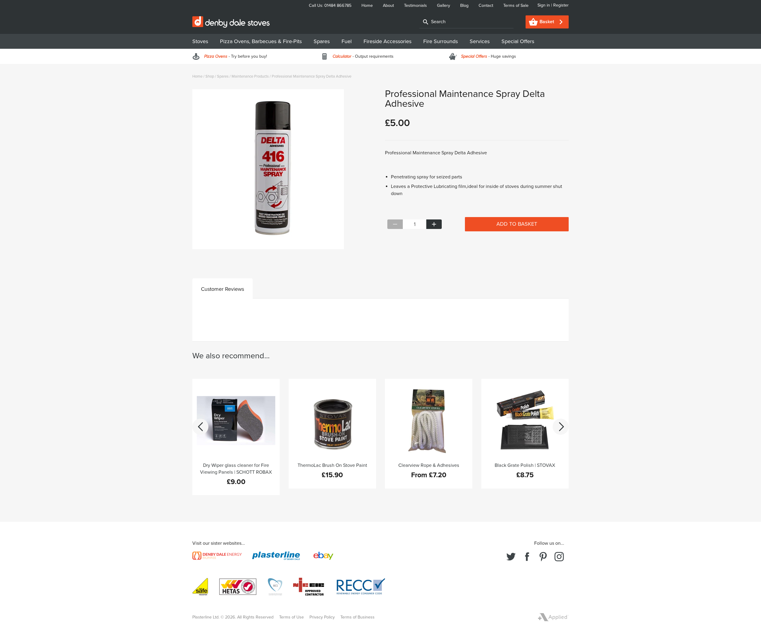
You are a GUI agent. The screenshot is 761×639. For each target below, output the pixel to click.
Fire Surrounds (440, 41)
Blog (465, 5)
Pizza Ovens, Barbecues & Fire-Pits (261, 41)
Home (367, 5)
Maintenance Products (250, 76)
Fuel (347, 41)
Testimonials (416, 5)
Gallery (444, 5)
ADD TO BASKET (516, 224)
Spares (322, 41)
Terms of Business (357, 617)
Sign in (544, 5)
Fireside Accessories (387, 41)
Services (480, 41)
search (425, 22)
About (389, 5)
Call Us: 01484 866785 (331, 5)
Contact (486, 5)
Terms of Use (291, 617)
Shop (209, 76)
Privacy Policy (322, 617)
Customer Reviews (222, 289)
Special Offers (517, 41)
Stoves (200, 41)
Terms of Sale (516, 5)
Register (560, 5)
